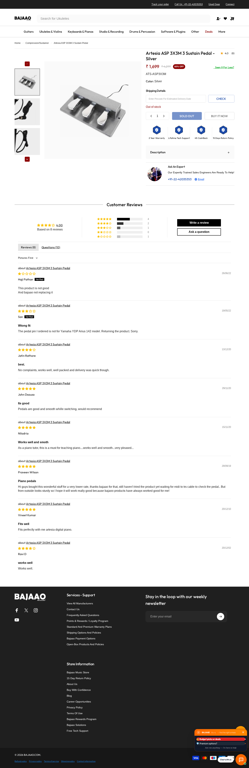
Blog (69, 695)
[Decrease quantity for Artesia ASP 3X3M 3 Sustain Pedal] (151, 116)
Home (18, 43)
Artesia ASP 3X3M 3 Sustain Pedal (48, 268)
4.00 (59, 225)
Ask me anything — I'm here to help (220, 748)
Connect (230, 4)
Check (221, 99)
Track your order (160, 4)
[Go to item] (27, 82)
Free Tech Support (77, 730)
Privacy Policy (75, 707)
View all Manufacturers (80, 603)
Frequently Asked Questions (83, 615)
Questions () (51, 247)
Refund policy (21, 761)
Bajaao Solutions (76, 724)
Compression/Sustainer (37, 43)
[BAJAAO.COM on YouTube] (17, 620)
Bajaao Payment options (81, 638)
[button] (104, 219)
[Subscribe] (220, 616)
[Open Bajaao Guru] (241, 759)
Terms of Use (75, 713)
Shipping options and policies (84, 632)
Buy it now (219, 116)
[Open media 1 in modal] (92, 110)
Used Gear (214, 4)
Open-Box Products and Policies (85, 644)
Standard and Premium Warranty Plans (89, 626)
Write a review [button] (199, 222)
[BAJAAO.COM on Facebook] (17, 610)
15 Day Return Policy (79, 678)
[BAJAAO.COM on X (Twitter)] (26, 610)
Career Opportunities (79, 701)
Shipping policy (68, 761)
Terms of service (51, 761)
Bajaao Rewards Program (81, 719)
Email (201, 179)
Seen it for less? (223, 67)
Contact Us (73, 609)
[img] (27, 274)
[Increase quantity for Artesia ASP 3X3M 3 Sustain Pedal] (164, 116)
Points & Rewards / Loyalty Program (87, 620)
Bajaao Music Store (78, 672)
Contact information (86, 761)
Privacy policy (35, 761)
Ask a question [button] (199, 231)
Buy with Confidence (79, 689)
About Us (72, 684)
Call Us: (189, 4)
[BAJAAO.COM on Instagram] (36, 610)
